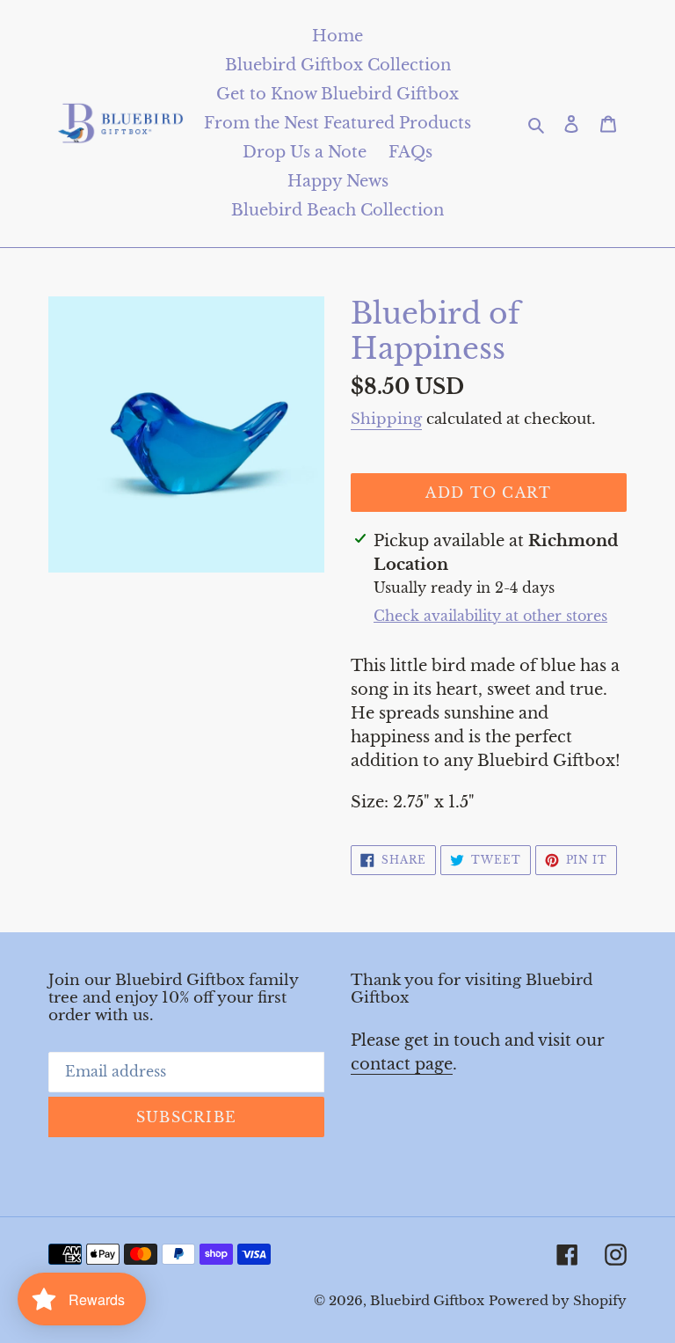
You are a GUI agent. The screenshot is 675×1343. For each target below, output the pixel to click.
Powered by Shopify (558, 1300)
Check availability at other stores (490, 615)
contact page (402, 1064)
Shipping (386, 419)
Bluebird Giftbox (427, 1300)
